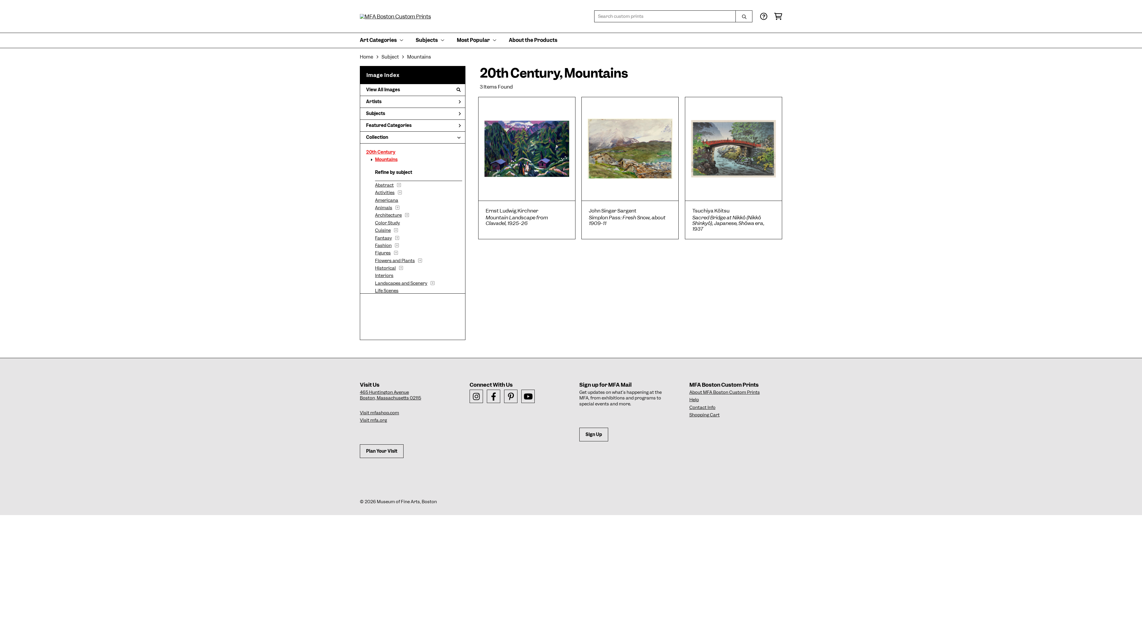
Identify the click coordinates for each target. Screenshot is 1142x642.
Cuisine (383, 230)
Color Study (387, 223)
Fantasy (383, 238)
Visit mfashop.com (379, 413)
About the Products (533, 40)
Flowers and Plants (395, 261)
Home (366, 57)
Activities (385, 193)
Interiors (384, 275)
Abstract (384, 185)
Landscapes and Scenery (401, 283)
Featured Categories (389, 125)
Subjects (375, 114)
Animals (383, 208)
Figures (383, 253)
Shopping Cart (704, 415)
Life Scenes (387, 291)
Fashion (383, 245)
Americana (386, 200)
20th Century (381, 152)
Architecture (388, 215)
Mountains (386, 160)
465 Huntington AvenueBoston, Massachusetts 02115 (390, 395)
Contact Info (702, 407)
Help (694, 400)
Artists (374, 102)
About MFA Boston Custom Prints (724, 392)
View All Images (383, 90)
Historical (385, 268)
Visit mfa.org (373, 420)
